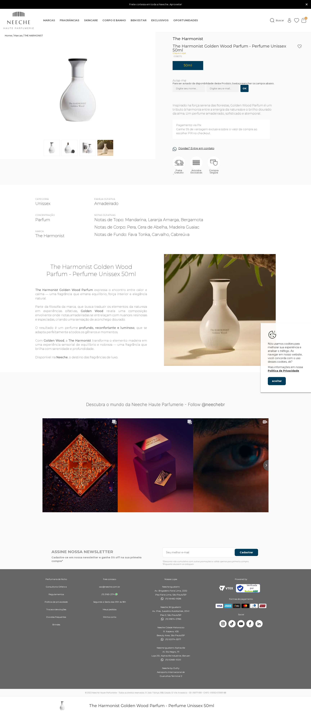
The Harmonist (188, 38)
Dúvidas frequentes (56, 617)
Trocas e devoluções (56, 609)
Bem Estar (139, 20)
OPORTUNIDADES (185, 20)
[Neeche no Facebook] (250, 623)
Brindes (56, 624)
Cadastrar (246, 552)
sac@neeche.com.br (109, 586)
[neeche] (19, 20)
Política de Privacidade (283, 370)
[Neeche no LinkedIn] (259, 623)
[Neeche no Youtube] (241, 623)
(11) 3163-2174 (108, 594)
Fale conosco (109, 579)
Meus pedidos (109, 609)
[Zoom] (52, 148)
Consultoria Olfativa (56, 586)
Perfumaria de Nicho (56, 579)
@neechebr (213, 404)
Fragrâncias (69, 20)
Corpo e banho (114, 20)
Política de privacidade (56, 601)
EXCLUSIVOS (160, 20)
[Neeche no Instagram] (223, 623)
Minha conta (109, 617)
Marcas (49, 20)
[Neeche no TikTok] (232, 623)
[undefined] (78, 90)
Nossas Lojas (170, 579)
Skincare (91, 20)
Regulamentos (56, 594)
